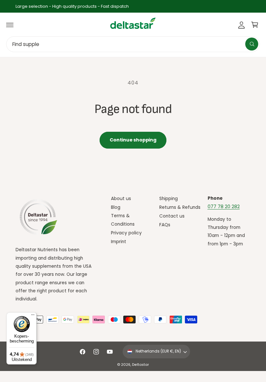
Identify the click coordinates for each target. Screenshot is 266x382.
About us (121, 199)
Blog (115, 207)
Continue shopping (133, 140)
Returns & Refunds (179, 207)
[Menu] (33, 316)
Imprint (118, 242)
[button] (10, 25)
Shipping (168, 199)
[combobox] (133, 44)
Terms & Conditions (123, 220)
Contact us (172, 216)
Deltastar (140, 364)
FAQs (164, 225)
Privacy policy (126, 233)
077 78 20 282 (224, 207)
